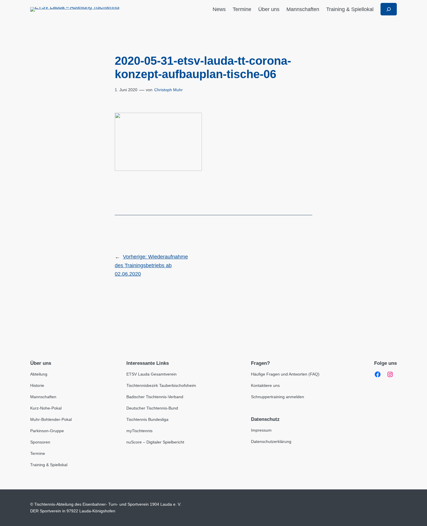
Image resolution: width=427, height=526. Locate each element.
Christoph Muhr (168, 89)
